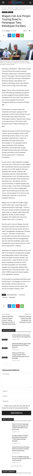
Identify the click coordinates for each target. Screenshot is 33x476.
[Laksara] (3, 31)
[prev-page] (3, 364)
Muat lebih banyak (16, 466)
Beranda (4, 8)
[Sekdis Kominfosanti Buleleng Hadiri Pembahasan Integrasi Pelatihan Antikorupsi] (6, 449)
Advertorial (10, 8)
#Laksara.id (22, 294)
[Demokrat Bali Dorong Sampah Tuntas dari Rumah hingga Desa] (6, 337)
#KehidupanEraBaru (12, 294)
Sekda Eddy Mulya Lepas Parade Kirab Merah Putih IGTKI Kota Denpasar (21, 345)
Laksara (8, 30)
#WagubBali (12, 297)
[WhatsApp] (22, 35)
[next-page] (6, 364)
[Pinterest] (18, 35)
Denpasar (11, 12)
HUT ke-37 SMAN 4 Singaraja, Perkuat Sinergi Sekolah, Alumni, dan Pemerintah (21, 458)
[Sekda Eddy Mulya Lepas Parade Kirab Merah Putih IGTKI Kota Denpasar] (6, 346)
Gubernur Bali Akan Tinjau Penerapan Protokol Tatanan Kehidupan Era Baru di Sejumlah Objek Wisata (8, 320)
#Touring (5, 297)
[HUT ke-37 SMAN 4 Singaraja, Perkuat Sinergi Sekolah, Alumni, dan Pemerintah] (6, 459)
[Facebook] (9, 35)
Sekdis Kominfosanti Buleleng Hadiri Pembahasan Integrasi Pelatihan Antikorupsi (20, 448)
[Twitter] (13, 35)
